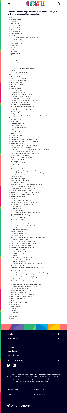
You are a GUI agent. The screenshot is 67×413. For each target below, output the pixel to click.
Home (11, 18)
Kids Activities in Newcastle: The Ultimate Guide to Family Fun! (30, 149)
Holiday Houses (16, 65)
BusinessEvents (14, 304)
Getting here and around (18, 124)
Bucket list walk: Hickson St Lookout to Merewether (26, 279)
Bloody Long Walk (16, 112)
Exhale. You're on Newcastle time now (22, 283)
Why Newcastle (15, 306)
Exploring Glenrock (17, 161)
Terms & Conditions (39, 389)
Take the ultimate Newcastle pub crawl (23, 226)
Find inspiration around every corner (22, 239)
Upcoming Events (16, 39)
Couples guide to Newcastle (19, 214)
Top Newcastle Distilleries (19, 234)
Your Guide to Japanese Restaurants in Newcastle (26, 285)
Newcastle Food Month (18, 92)
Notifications (15, 312)
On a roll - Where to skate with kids (21, 157)
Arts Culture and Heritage (19, 302)
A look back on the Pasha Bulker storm (23, 188)
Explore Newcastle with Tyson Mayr (22, 200)
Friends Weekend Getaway (19, 220)
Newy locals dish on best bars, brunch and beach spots (28, 237)
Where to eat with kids (18, 196)
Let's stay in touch (16, 135)
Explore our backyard (17, 183)
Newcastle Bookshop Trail (19, 261)
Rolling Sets (14, 114)
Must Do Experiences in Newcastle (21, 257)
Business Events (16, 133)
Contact (13, 310)
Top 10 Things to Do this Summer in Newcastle (25, 275)
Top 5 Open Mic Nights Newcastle (21, 271)
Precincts (14, 55)
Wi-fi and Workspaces (17, 232)
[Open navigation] (9, 3)
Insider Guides (15, 53)
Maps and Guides (16, 126)
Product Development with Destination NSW (24, 37)
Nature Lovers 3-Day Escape (19, 218)
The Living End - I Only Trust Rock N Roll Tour (24, 100)
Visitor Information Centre (19, 128)
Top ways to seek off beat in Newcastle (23, 241)
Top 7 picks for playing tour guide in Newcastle (25, 212)
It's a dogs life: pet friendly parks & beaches (24, 171)
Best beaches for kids (17, 236)
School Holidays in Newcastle (20, 155)
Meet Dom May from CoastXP (20, 181)
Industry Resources (15, 20)
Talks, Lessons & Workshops (19, 80)
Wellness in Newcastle (18, 165)
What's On (10, 347)
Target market (15, 31)
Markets (13, 86)
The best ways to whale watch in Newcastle (24, 145)
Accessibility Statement (13, 389)
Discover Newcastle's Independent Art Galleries (25, 243)
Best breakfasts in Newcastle (20, 230)
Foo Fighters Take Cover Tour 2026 (21, 98)
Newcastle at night (16, 208)
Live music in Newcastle (18, 265)
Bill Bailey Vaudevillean (18, 108)
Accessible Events (16, 90)
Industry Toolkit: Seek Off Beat (20, 29)
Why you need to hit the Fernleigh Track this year (26, 192)
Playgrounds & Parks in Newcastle (21, 147)
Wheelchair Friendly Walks (19, 298)
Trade (13, 35)
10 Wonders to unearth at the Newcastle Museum (26, 184)
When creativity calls (17, 143)
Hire (12, 129)
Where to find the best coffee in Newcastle (24, 202)
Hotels (13, 59)
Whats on (12, 75)
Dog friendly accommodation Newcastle (23, 216)
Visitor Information (15, 118)
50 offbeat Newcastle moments (20, 292)
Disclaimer (9, 392)
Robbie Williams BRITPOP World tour (22, 94)
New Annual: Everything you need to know (24, 139)
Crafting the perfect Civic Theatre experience (24, 253)
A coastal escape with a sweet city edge (23, 281)
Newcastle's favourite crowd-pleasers (22, 255)
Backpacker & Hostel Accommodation (22, 69)
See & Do (12, 41)
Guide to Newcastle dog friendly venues (23, 151)
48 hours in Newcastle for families (21, 190)
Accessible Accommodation (19, 73)
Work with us (15, 23)
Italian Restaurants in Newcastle (21, 291)
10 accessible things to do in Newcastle (23, 294)
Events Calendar (16, 76)
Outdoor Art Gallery (17, 167)
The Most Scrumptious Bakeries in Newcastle (25, 153)
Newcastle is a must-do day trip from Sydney (24, 141)
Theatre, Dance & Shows (18, 78)
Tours (13, 49)
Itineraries (14, 47)
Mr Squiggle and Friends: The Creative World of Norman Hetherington (32, 116)
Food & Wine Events (17, 82)
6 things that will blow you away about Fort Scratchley (27, 173)
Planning (13, 308)
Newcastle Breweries (17, 228)
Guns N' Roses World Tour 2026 (21, 96)
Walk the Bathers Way (17, 269)
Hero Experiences (16, 33)
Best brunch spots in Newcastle (20, 259)
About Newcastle (16, 120)
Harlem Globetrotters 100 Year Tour (22, 110)
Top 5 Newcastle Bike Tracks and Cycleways (24, 277)
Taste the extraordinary (18, 249)
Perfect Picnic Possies (17, 159)
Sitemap (9, 394)
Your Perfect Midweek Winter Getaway (23, 247)
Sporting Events (16, 88)
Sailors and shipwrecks (18, 210)
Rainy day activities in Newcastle (21, 222)
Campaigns (14, 21)
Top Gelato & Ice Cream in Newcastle (22, 194)
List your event (15, 27)
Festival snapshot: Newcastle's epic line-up (24, 287)
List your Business (16, 25)
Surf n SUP (14, 198)
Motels (13, 67)
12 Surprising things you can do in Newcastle (25, 204)
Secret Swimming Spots (18, 175)
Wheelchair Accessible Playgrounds (22, 296)
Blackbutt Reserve (16, 177)
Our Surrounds (15, 131)
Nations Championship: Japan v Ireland (23, 102)
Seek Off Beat (13, 300)
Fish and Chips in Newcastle (19, 289)
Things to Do (15, 45)
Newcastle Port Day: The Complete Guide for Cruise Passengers (30, 273)
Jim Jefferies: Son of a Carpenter (20, 104)
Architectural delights (17, 169)
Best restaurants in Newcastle (20, 224)
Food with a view (16, 206)
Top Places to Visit (16, 43)
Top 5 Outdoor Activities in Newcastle (22, 245)
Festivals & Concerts (17, 84)
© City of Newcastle (39, 394)
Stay (10, 57)
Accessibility (14, 122)
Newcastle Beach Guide (18, 163)
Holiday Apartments (17, 61)
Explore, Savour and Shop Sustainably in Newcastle (26, 263)
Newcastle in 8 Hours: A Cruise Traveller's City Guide (27, 267)
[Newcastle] (25, 406)
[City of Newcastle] (12, 405)
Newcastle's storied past (18, 179)
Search (13, 314)
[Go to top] (63, 409)
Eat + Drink (14, 51)
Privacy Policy (37, 392)
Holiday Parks (15, 71)
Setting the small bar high (19, 251)
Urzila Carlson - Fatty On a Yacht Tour (22, 106)
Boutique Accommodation (19, 63)
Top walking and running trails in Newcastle (24, 186)
